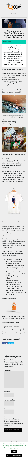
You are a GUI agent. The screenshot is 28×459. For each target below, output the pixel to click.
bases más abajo (19, 64)
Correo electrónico (10, 400)
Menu (15, 13)
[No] (26, 450)
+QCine (14, 6)
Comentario (8, 370)
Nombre (7, 391)
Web (5, 408)
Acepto (14, 451)
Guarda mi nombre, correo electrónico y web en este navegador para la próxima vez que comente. (13, 422)
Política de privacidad (14, 455)
